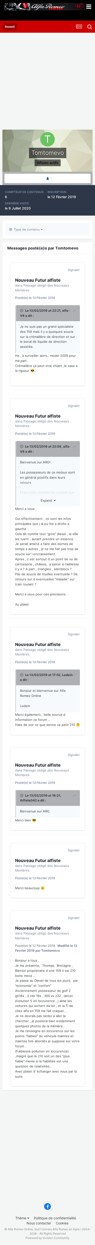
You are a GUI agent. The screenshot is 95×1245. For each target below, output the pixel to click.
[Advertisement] (47, 82)
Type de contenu (26, 229)
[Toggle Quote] (22, 310)
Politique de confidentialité (55, 1218)
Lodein (67, 675)
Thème (21, 1218)
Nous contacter (39, 1223)
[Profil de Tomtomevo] (47, 178)
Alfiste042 (28, 800)
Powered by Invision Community (47, 1238)
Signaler (74, 270)
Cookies (62, 1223)
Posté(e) (35, 298)
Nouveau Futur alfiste (38, 280)
